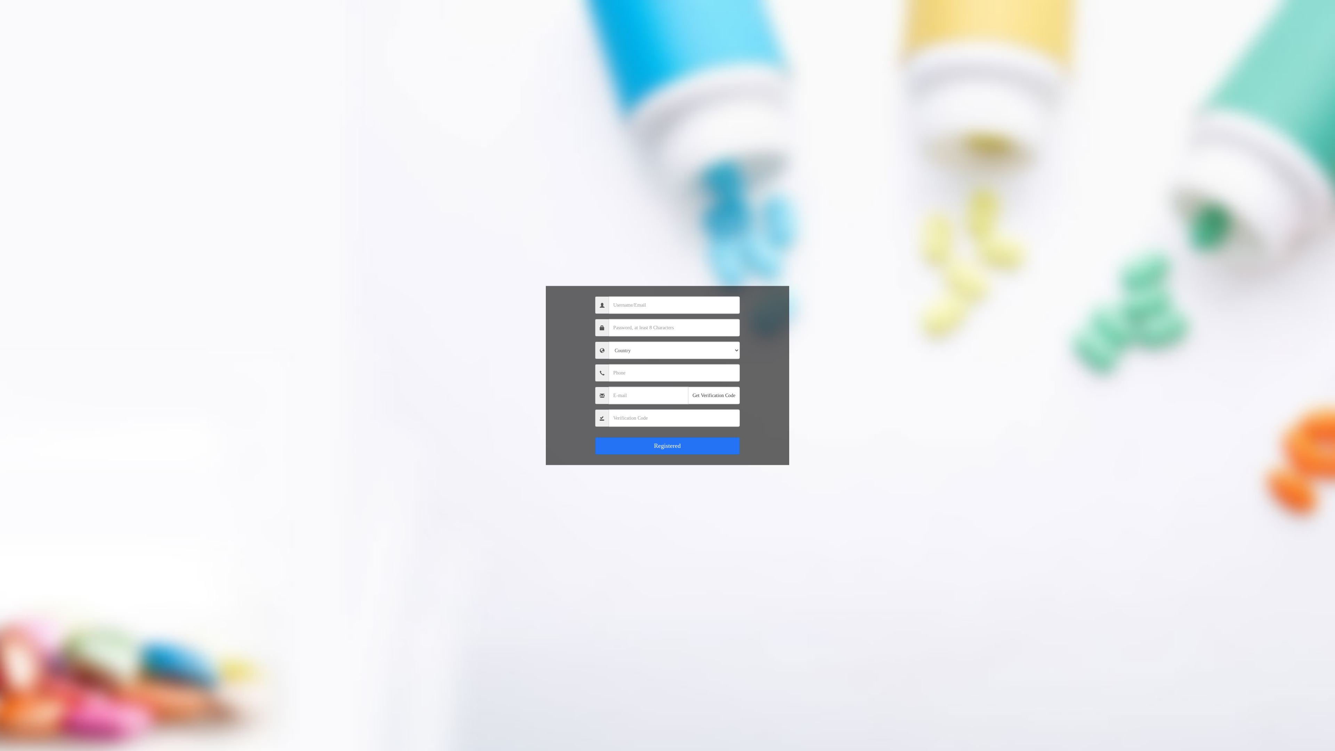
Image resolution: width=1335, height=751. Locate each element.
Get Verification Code (714, 395)
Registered (667, 445)
